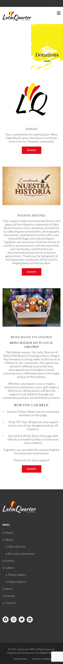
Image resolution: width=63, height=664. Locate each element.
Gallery (9, 567)
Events (9, 560)
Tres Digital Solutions (45, 652)
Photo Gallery (17, 575)
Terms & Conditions (41, 658)
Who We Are (16, 546)
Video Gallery (17, 582)
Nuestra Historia (31, 215)
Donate (31, 129)
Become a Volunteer (21, 553)
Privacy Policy (20, 658)
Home (9, 532)
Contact (10, 603)
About (9, 539)
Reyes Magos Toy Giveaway (31, 337)
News (9, 589)
